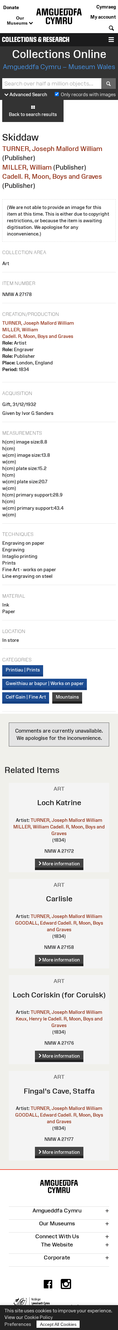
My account (103, 17)
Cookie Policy (38, 1317)
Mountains (67, 697)
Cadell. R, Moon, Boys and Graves (52, 176)
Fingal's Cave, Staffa (59, 1091)
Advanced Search (27, 94)
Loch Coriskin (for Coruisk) (59, 994)
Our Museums (18, 20)
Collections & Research (36, 39)
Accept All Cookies (58, 1324)
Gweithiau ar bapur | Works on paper (45, 683)
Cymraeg (106, 6)
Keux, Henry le (31, 1018)
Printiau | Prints (23, 669)
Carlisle (59, 898)
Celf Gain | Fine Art (26, 697)
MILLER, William (27, 167)
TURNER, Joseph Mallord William (52, 148)
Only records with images (88, 94)
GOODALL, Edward (36, 923)
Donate (11, 7)
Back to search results (33, 114)
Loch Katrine (59, 802)
